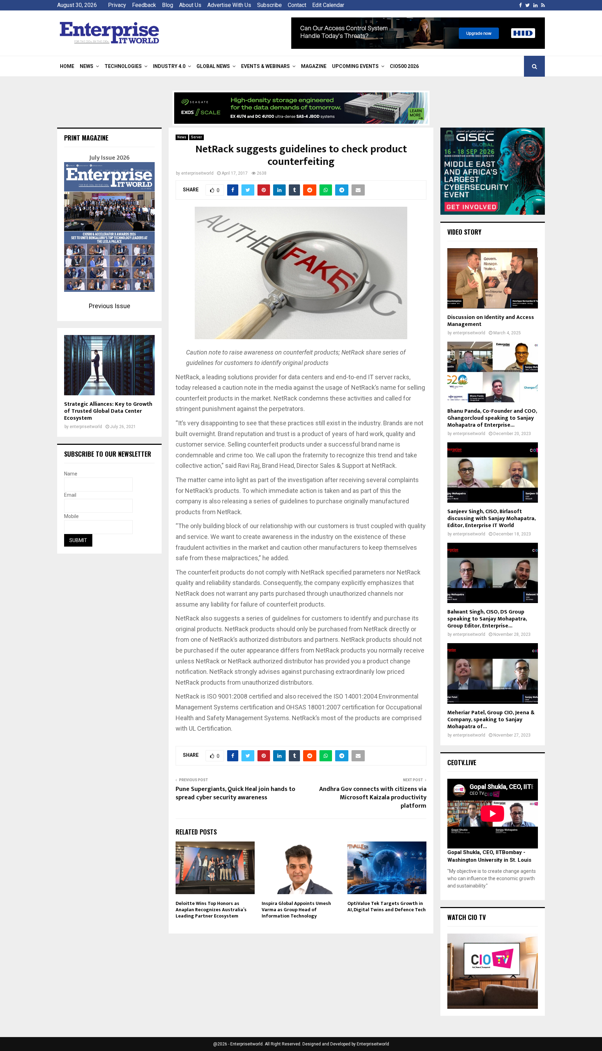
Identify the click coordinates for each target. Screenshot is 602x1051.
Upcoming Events (355, 66)
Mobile (71, 516)
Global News (213, 66)
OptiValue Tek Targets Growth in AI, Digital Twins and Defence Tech (386, 906)
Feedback (144, 5)
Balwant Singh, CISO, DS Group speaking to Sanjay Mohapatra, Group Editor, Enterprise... (487, 619)
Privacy (117, 5)
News (86, 66)
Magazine (313, 66)
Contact (297, 5)
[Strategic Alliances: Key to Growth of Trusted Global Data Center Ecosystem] (109, 365)
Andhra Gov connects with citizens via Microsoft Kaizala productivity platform (372, 797)
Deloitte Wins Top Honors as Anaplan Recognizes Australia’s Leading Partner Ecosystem (211, 909)
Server (196, 137)
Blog (167, 5)
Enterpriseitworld (373, 1044)
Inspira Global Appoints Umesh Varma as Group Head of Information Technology (296, 909)
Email (70, 495)
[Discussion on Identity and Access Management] (492, 278)
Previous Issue (109, 306)
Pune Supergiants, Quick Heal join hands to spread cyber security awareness (235, 793)
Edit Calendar (328, 5)
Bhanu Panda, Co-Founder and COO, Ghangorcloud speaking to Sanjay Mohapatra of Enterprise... (492, 418)
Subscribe (269, 5)
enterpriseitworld (197, 173)
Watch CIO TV (466, 917)
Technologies (123, 66)
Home (67, 66)
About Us (190, 5)
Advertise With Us (229, 5)
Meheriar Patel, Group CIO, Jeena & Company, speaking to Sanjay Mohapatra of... (490, 719)
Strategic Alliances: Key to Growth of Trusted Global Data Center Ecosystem (108, 411)
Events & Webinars (265, 66)
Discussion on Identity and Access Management (490, 321)
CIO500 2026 (404, 66)
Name (70, 474)
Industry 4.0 (169, 66)
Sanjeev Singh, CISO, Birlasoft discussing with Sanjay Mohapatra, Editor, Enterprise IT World (491, 518)
